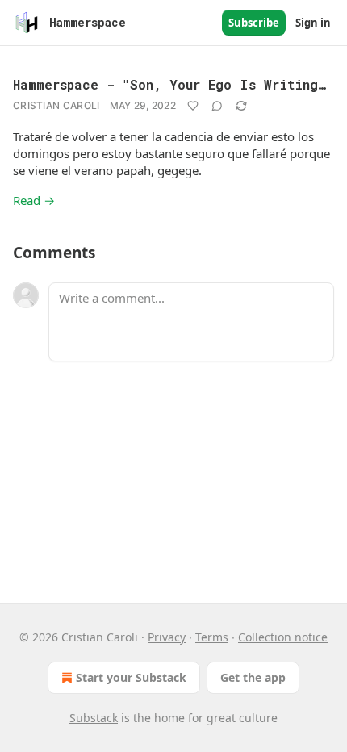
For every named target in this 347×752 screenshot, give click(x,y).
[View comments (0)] (217, 105)
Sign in (313, 22)
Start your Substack (131, 677)
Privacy (167, 637)
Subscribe (253, 22)
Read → (34, 200)
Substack (93, 717)
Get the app (253, 677)
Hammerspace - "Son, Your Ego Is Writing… (169, 84)
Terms (211, 637)
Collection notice (283, 637)
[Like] (192, 105)
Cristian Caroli (56, 105)
